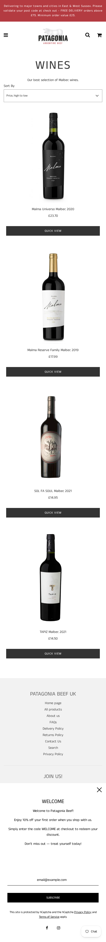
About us (53, 715)
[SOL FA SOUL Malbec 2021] (53, 438)
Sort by (9, 85)
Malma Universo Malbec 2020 (53, 209)
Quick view (53, 231)
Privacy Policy (53, 754)
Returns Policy (53, 735)
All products (53, 709)
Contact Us (53, 741)
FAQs (53, 722)
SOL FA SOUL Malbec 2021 (53, 491)
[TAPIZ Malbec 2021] (53, 579)
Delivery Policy (53, 728)
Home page (53, 703)
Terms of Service (49, 917)
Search (53, 747)
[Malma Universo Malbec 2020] (53, 156)
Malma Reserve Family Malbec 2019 (53, 350)
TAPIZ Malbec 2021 (53, 631)
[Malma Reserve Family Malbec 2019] (53, 297)
